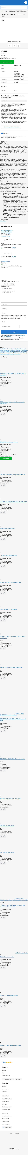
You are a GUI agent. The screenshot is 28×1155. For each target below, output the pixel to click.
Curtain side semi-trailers (13, 348)
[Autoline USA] (10, 2)
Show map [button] (3, 280)
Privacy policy (5, 1101)
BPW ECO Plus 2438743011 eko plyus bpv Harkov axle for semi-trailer (12, 906)
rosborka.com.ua (5, 236)
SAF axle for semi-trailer (7, 825)
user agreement (7, 336)
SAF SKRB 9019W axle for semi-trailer (11, 667)
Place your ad (5, 458)
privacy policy (21, 335)
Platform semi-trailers (21, 351)
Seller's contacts (6, 1075)
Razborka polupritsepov (7, 230)
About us (4, 1070)
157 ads (8, 233)
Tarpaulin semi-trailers (14, 354)
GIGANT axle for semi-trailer (8, 555)
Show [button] (14, 247)
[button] (25, 2)
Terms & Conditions (6, 1098)
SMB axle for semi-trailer (7, 528)
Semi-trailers (3, 348)
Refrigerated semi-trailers (21, 350)
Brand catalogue (6, 1109)
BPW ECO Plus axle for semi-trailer (10, 1045)
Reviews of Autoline (6, 1106)
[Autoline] (6, 11)
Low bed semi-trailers (9, 350)
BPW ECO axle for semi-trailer (9, 995)
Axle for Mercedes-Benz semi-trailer (10, 798)
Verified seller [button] (7, 231)
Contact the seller (7, 62)
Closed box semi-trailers (6, 352)
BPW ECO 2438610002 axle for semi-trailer (12, 759)
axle (15, 68)
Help (3, 1073)
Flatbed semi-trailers (18, 352)
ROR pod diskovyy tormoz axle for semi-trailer (13, 501)
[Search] (25, 7)
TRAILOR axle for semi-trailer (8, 609)
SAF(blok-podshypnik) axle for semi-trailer (12, 474)
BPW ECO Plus (18, 65)
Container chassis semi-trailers (8, 351)
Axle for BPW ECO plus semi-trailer (10, 582)
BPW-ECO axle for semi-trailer (9, 442)
